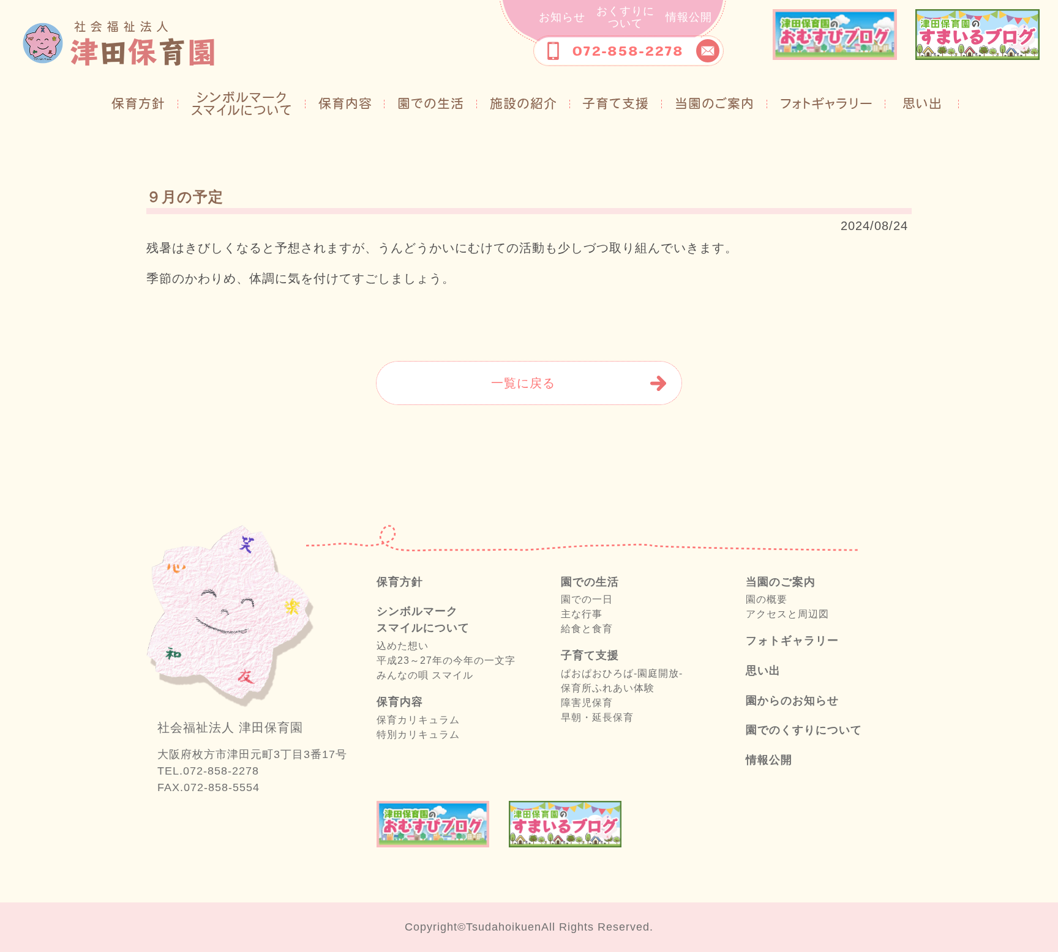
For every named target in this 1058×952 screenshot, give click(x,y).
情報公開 (689, 17)
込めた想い (403, 646)
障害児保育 (587, 702)
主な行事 (581, 614)
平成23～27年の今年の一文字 (446, 660)
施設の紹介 (523, 103)
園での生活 (430, 103)
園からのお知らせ (792, 700)
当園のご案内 (714, 103)
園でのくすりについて (804, 730)
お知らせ (562, 17)
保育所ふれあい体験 (608, 688)
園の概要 (766, 599)
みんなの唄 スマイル (425, 675)
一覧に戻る (523, 383)
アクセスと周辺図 (787, 614)
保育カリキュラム (418, 720)
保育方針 (144, 103)
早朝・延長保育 (597, 717)
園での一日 (587, 599)
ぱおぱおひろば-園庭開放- (622, 673)
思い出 (922, 103)
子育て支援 (615, 103)
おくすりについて (625, 17)
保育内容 (345, 103)
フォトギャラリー (826, 103)
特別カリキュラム (418, 734)
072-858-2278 (627, 51)
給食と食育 (587, 628)
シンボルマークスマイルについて (242, 103)
